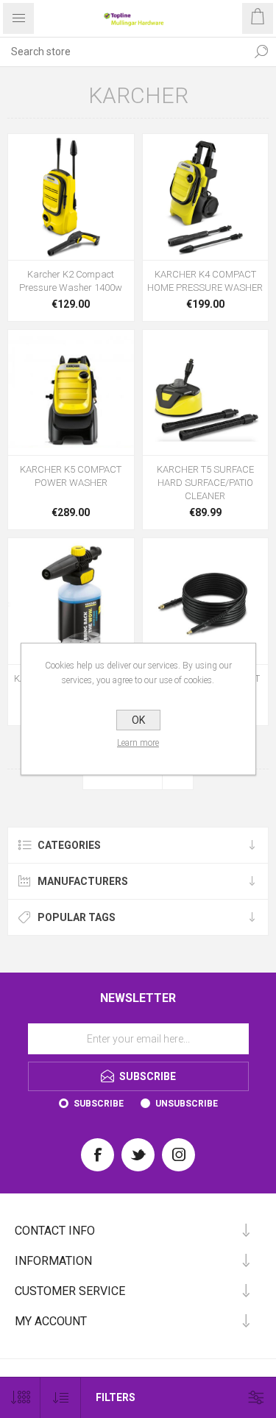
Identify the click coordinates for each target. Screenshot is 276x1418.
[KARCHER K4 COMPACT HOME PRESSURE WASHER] (206, 197)
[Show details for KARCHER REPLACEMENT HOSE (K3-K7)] (206, 601)
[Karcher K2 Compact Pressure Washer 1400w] (71, 197)
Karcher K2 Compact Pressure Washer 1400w (70, 281)
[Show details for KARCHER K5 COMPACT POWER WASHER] (71, 393)
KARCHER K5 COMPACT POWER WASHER (70, 476)
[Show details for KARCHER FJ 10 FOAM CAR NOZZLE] (71, 601)
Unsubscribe (186, 1103)
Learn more (138, 743)
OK (138, 720)
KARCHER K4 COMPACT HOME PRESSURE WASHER (205, 281)
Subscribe (99, 1103)
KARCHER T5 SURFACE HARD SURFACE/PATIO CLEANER (205, 482)
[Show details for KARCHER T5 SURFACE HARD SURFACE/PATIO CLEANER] (206, 393)
